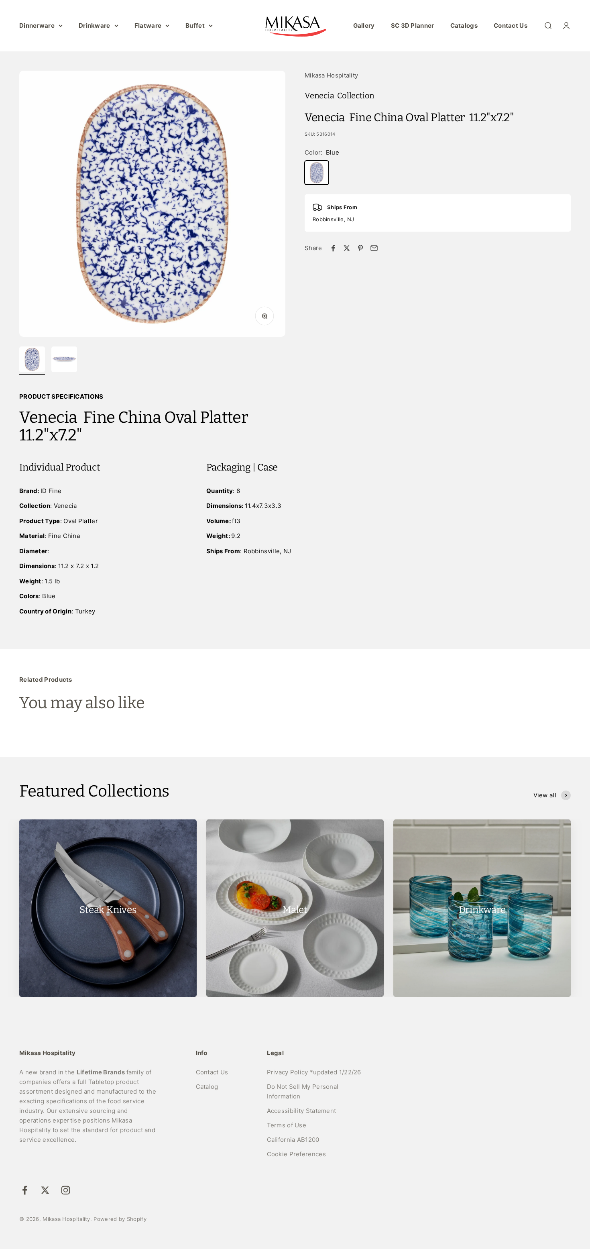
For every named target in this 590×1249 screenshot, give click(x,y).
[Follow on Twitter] (45, 1190)
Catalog (207, 1086)
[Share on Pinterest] (360, 248)
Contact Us (510, 25)
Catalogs (464, 25)
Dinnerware (37, 25)
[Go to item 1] (32, 360)
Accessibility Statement (301, 1111)
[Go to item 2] (64, 360)
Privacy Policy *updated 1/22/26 (314, 1072)
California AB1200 (293, 1139)
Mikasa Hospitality (331, 75)
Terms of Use (287, 1125)
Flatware (147, 25)
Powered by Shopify (120, 1219)
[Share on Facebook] (333, 248)
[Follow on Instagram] (65, 1190)
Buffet (195, 25)
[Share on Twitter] (347, 248)
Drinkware (94, 25)
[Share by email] (374, 248)
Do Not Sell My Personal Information (303, 1091)
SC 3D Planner (412, 25)
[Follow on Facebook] (24, 1190)
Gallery (364, 25)
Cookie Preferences (296, 1154)
